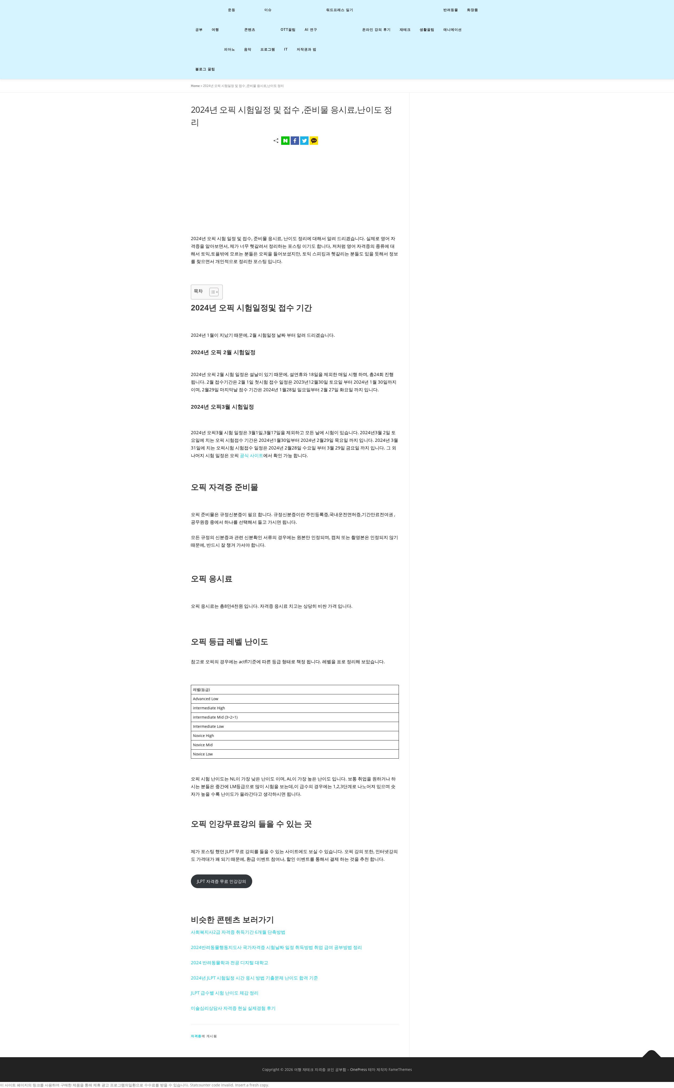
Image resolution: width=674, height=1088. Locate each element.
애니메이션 (452, 30)
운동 (231, 10)
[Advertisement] (295, 188)
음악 (247, 49)
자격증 (196, 1036)
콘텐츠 (249, 30)
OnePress (358, 1069)
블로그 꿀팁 (205, 69)
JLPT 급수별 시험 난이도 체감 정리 (225, 993)
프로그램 (267, 49)
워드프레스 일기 (339, 10)
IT (286, 49)
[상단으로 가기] (651, 1057)
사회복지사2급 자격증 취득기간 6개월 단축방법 (238, 932)
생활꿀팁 (427, 30)
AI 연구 (311, 30)
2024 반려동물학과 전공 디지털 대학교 (229, 963)
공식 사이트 (251, 455)
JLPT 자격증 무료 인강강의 (221, 881)
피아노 (229, 49)
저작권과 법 (306, 49)
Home (195, 85)
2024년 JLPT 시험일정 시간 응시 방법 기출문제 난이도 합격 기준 (254, 978)
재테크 (405, 30)
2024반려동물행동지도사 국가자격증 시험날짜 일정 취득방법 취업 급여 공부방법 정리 (276, 947)
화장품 (472, 10)
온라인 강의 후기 (376, 30)
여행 (215, 30)
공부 (199, 30)
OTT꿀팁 (288, 30)
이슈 (268, 10)
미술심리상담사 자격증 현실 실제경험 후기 (233, 1008)
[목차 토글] (211, 292)
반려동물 (450, 10)
